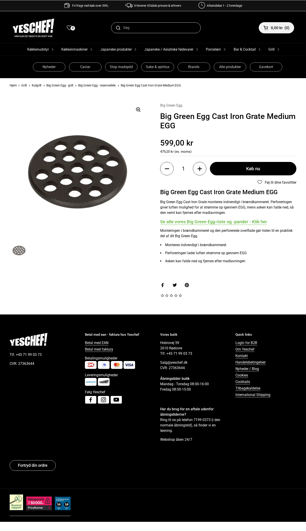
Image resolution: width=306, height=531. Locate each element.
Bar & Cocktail (245, 49)
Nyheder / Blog (247, 369)
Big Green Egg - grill (59, 85)
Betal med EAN (96, 343)
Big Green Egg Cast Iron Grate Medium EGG (151, 85)
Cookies (241, 375)
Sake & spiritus (157, 67)
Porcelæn (213, 49)
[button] (167, 168)
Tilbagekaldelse (247, 388)
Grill (271, 49)
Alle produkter (230, 67)
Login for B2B (246, 343)
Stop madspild (121, 67)
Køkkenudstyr (38, 49)
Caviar (85, 67)
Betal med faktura (99, 349)
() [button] (280, 28)
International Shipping (252, 395)
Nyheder (49, 67)
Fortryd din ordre (32, 465)
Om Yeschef (244, 349)
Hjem (13, 85)
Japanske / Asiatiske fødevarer (168, 49)
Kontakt (241, 356)
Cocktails (242, 382)
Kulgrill (36, 85)
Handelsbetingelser (250, 362)
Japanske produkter (116, 49)
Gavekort (266, 67)
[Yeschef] (33, 27)
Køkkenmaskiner (74, 49)
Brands (193, 67)
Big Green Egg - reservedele (97, 85)
